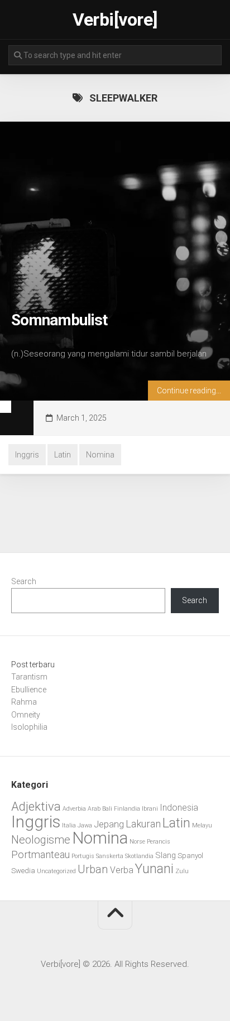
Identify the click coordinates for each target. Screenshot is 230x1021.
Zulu (182, 871)
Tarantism (29, 676)
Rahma (24, 701)
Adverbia (74, 808)
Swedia (23, 870)
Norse (137, 841)
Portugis (82, 856)
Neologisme (40, 839)
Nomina (100, 454)
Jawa (85, 825)
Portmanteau (40, 854)
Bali (107, 808)
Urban (93, 869)
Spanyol (190, 855)
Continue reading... (189, 390)
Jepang (109, 824)
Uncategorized (56, 871)
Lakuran (143, 824)
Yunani (154, 868)
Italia (69, 825)
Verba (121, 870)
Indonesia (179, 807)
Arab (94, 808)
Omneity (25, 714)
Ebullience (28, 689)
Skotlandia (139, 856)
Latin (62, 454)
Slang (165, 855)
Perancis (158, 841)
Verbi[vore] (115, 19)
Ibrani (150, 808)
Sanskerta (109, 856)
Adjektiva (36, 806)
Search (23, 581)
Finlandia (127, 808)
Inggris (27, 454)
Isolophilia (29, 727)
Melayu (202, 825)
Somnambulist (59, 320)
